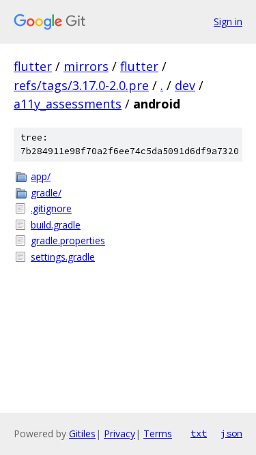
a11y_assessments (68, 104)
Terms (157, 433)
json (231, 433)
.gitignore (51, 208)
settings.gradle (63, 256)
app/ (41, 176)
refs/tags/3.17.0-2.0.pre (81, 85)
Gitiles (82, 433)
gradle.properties (68, 240)
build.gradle (56, 224)
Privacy (119, 433)
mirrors (86, 66)
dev (185, 85)
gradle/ (46, 192)
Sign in (228, 21)
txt (198, 433)
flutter (33, 66)
